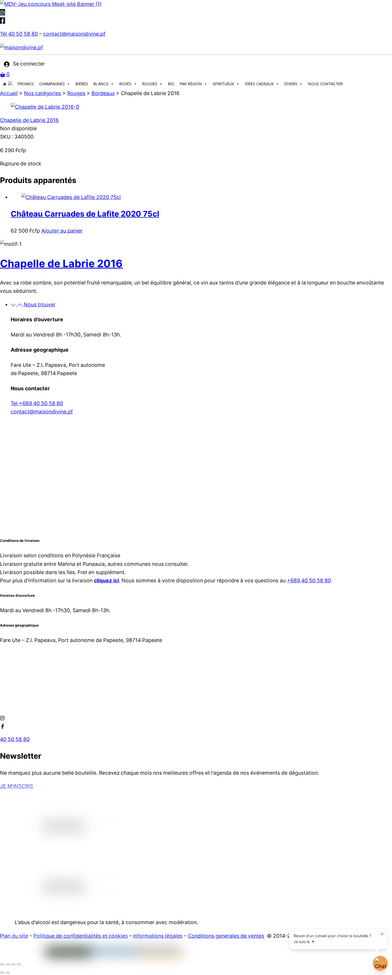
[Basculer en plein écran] (8, 964)
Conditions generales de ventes (226, 936)
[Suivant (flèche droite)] (8, 972)
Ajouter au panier (62, 231)
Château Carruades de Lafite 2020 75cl (85, 213)
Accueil (9, 93)
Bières (81, 84)
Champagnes (52, 84)
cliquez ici (106, 580)
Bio (171, 84)
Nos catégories (42, 93)
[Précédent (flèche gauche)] (2, 972)
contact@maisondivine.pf (74, 34)
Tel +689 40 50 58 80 (37, 403)
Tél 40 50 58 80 (19, 34)
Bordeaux (103, 93)
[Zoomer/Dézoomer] (2, 964)
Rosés (125, 84)
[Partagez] (13, 964)
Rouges (149, 84)
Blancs (101, 84)
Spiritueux (223, 84)
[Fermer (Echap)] (19, 964)
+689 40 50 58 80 (309, 580)
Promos (26, 84)
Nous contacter (325, 84)
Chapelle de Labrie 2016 (29, 120)
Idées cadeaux (259, 84)
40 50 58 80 (15, 739)
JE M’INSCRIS (16, 786)
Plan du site (14, 936)
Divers (290, 84)
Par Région (191, 84)
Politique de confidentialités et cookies (80, 936)
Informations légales (157, 936)
